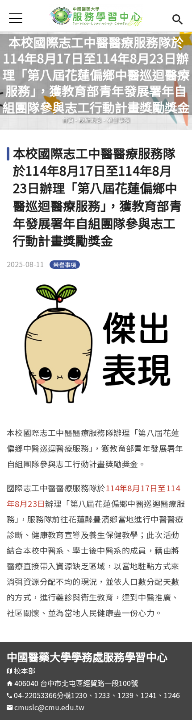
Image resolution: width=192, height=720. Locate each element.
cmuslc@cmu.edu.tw (49, 707)
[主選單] (15, 18)
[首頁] (95, 15)
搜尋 (177, 18)
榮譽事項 (118, 119)
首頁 (68, 119)
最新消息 (90, 119)
